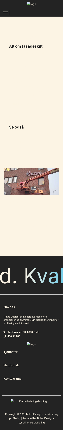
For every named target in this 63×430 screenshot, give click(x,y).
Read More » (11, 237)
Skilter (7, 214)
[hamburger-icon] (6, 12)
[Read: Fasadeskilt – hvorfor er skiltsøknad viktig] (31, 181)
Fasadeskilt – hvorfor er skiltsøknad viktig (27, 204)
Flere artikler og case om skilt (34, 150)
